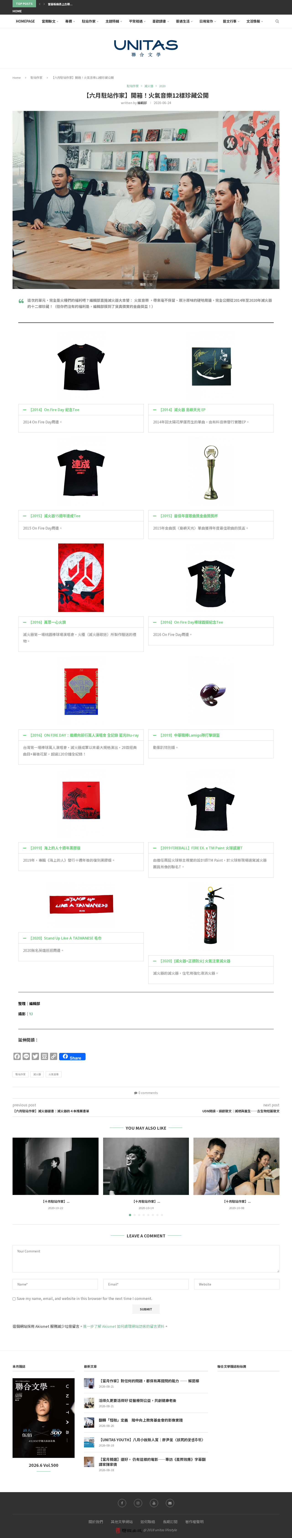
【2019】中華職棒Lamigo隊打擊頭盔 (189, 735)
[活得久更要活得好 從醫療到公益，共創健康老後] (89, 1403)
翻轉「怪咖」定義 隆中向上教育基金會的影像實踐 (141, 1420)
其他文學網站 (122, 1521)
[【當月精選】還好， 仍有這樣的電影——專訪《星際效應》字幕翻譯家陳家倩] (89, 1462)
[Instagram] (138, 1503)
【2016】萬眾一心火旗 (47, 622)
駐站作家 (89, 21)
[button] (40, 3)
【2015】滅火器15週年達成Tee (55, 515)
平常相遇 (136, 21)
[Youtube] (154, 1503)
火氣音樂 (54, 1074)
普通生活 (183, 21)
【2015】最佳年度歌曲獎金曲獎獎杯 (188, 515)
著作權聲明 (194, 1521)
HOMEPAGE (25, 21)
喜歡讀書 (159, 21)
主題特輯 (112, 21)
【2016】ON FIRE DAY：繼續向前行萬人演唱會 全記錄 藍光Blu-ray (84, 735)
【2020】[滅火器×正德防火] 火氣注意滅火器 (194, 960)
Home (17, 11)
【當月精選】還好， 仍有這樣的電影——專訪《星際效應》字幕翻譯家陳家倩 (152, 1462)
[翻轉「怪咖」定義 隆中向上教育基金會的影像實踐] (89, 1422)
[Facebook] (122, 1503)
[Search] (277, 21)
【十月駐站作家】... (55, 1201)
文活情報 (253, 21)
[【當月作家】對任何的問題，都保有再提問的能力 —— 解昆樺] (89, 1383)
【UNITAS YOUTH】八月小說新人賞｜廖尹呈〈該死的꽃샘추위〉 (152, 1439)
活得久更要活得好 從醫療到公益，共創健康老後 (137, 1400)
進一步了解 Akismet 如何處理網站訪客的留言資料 (123, 1326)
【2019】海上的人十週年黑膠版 (55, 847)
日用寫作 (206, 21)
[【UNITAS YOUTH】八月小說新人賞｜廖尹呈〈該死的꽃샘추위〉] (89, 1442)
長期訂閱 (170, 1521)
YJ (31, 1013)
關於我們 (96, 1521)
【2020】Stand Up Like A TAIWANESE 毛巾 (65, 938)
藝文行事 (230, 21)
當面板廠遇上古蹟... (60, 4)
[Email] (170, 1503)
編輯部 (142, 102)
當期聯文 (48, 21)
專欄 (68, 21)
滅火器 (37, 1074)
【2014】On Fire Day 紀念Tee (54, 409)
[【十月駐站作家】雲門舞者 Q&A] (236, 1166)
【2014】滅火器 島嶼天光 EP (182, 409)
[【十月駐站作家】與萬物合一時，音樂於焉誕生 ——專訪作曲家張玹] (146, 1166)
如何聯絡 (148, 1521)
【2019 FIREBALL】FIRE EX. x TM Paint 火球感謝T (201, 847)
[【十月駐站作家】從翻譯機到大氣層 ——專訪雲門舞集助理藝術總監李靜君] (56, 1166)
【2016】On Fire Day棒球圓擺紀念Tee (191, 622)
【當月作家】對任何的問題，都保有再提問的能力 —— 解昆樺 (149, 1380)
